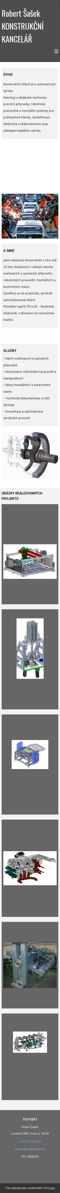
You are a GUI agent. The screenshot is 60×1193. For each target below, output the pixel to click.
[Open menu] (56, 51)
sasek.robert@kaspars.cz (30, 1149)
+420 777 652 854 (30, 1141)
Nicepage (49, 1188)
